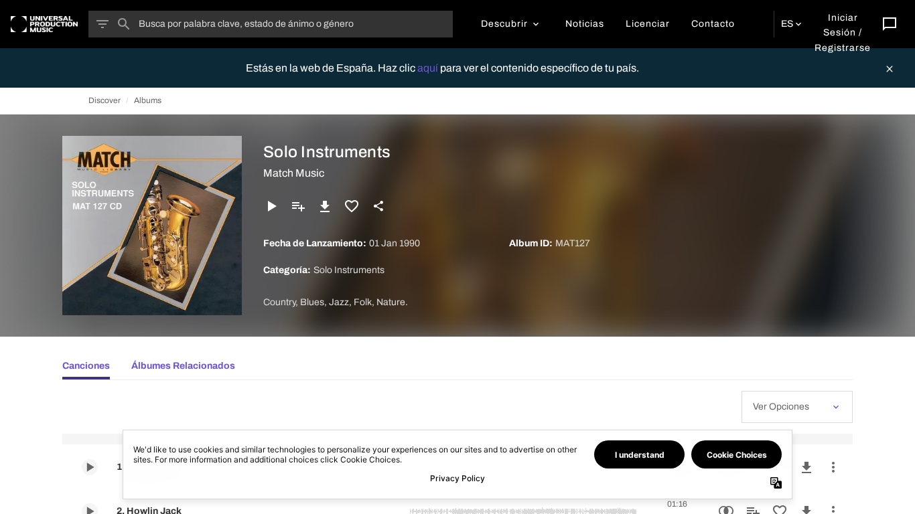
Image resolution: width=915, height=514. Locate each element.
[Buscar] (124, 24)
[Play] (271, 206)
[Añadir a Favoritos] (352, 206)
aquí (428, 68)
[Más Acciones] (833, 467)
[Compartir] (378, 206)
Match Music (293, 173)
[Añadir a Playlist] (298, 206)
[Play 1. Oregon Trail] (90, 467)
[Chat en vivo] (890, 24)
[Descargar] (325, 206)
